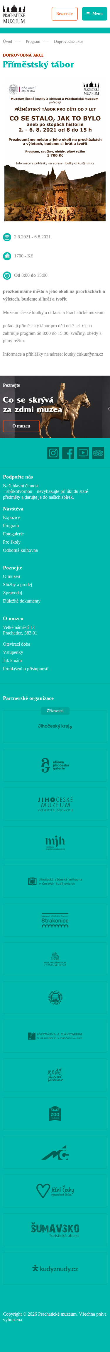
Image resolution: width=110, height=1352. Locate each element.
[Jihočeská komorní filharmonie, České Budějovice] (55, 1074)
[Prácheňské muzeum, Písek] (55, 997)
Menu (97, 13)
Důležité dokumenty (21, 600)
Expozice (11, 517)
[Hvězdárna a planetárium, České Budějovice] (55, 1036)
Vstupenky (13, 652)
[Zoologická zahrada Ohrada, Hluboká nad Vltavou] (55, 1113)
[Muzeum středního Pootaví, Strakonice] (55, 920)
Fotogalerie (13, 533)
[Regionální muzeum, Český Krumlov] (55, 958)
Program (33, 41)
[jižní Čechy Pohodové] (55, 1191)
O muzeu (21, 425)
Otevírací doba (16, 644)
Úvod (7, 41)
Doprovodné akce (68, 41)
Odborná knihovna (20, 550)
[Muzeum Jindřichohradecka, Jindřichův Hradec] (55, 842)
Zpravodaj (12, 592)
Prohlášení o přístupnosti (25, 668)
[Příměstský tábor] (55, 151)
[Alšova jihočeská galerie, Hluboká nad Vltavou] (55, 765)
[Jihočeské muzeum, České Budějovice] (55, 804)
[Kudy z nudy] (55, 1268)
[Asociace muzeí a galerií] (55, 1152)
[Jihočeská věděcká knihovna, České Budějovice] (55, 881)
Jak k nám (12, 660)
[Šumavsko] (55, 1229)
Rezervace (64, 13)
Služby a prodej (17, 584)
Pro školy (12, 542)
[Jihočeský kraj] (55, 726)
